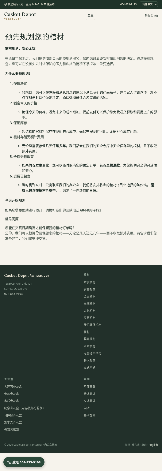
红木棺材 (90, 346)
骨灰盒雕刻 (11, 429)
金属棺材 (90, 296)
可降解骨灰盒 (13, 415)
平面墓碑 (90, 387)
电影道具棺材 (92, 353)
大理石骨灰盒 (13, 387)
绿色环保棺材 (92, 325)
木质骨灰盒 (11, 401)
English (153, 445)
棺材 (87, 332)
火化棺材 (90, 311)
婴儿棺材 (90, 339)
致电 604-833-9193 (26, 462)
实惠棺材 (90, 317)
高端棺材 (90, 303)
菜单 (90, 16)
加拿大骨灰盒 (13, 422)
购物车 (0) (151, 16)
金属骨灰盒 (11, 394)
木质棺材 (90, 282)
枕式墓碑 (90, 394)
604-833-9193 (128, 4)
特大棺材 (90, 360)
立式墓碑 (90, 367)
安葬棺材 (90, 289)
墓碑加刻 (90, 415)
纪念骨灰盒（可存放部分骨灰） (25, 408)
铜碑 (87, 408)
